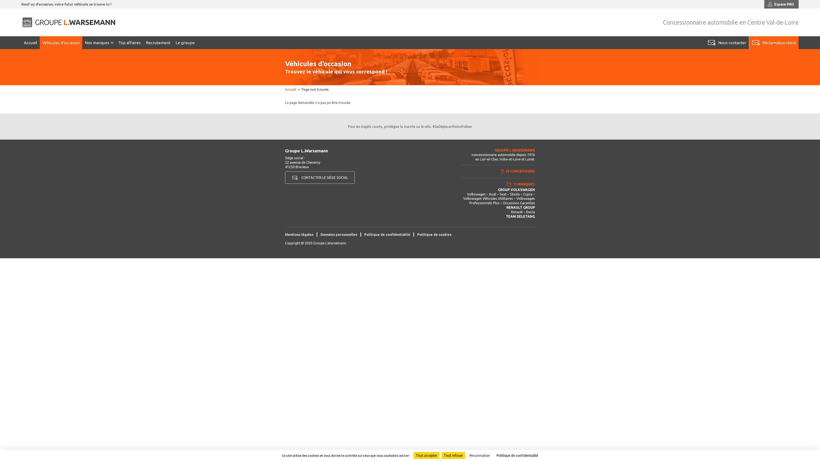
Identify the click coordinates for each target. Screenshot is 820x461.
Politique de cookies (434, 234)
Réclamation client (779, 42)
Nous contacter (732, 42)
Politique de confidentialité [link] (517, 455)
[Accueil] (69, 22)
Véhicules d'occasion (61, 42)
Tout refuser (453, 455)
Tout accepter (426, 455)
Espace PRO (784, 4)
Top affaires (129, 42)
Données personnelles (339, 234)
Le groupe (185, 42)
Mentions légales (299, 234)
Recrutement (158, 42)
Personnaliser (479, 455)
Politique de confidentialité (387, 234)
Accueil (30, 42)
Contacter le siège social (324, 177)
